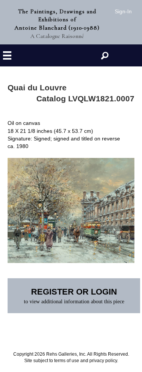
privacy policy (103, 360)
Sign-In (123, 11)
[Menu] (7, 55)
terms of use (66, 360)
